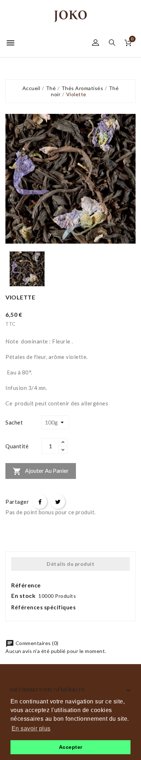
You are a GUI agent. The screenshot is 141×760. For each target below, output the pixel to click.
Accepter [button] (70, 747)
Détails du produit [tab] (70, 564)
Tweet (58, 501)
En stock (23, 595)
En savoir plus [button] (31, 728)
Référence (26, 585)
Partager (40, 501)
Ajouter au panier (41, 471)
